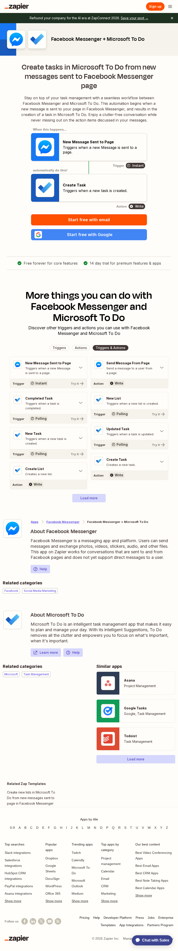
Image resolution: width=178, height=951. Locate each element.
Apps (34, 522)
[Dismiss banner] (172, 18)
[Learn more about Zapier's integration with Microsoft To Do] (12, 619)
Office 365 (52, 893)
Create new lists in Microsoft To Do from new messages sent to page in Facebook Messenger (31, 797)
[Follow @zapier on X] (41, 921)
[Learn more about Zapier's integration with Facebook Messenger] (12, 528)
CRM (104, 886)
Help (43, 569)
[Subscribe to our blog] (58, 921)
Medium (77, 893)
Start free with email (89, 219)
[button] (89, 234)
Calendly (78, 860)
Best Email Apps (147, 866)
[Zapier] (17, 6)
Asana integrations (18, 893)
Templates (108, 925)
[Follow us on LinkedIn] (33, 921)
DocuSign (52, 879)
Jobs (151, 917)
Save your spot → (134, 18)
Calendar (107, 871)
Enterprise (165, 917)
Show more (13, 901)
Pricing (84, 917)
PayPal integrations (19, 886)
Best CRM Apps (146, 873)
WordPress (53, 886)
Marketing (108, 893)
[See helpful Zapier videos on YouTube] (49, 921)
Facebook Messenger (62, 522)
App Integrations (131, 925)
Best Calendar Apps (149, 888)
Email (105, 879)
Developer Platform (118, 917)
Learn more (49, 652)
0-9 (12, 827)
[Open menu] (170, 6)
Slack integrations (18, 853)
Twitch (76, 853)
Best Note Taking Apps (151, 880)
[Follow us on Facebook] (24, 921)
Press (140, 917)
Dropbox (51, 858)
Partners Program (160, 925)
